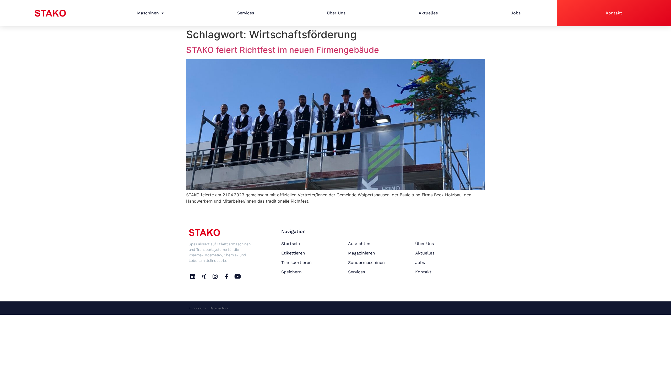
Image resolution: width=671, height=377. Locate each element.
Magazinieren (361, 253)
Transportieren (296, 262)
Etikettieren (293, 253)
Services (245, 12)
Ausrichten (359, 243)
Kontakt (614, 12)
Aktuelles (428, 12)
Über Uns (336, 12)
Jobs (516, 12)
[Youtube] (238, 276)
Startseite (291, 243)
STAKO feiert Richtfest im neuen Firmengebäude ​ (283, 50)
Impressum (197, 308)
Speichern (291, 271)
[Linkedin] (193, 276)
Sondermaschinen (366, 262)
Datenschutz (219, 308)
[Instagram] (215, 276)
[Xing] (204, 276)
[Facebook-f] (226, 276)
